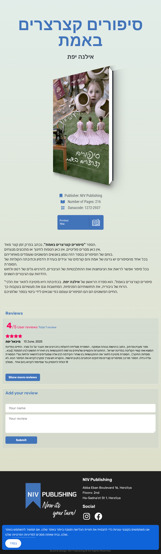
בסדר (13, 543)
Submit (21, 440)
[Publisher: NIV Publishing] (62, 195)
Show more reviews (23, 377)
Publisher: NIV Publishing (83, 195)
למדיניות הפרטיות (23, 534)
